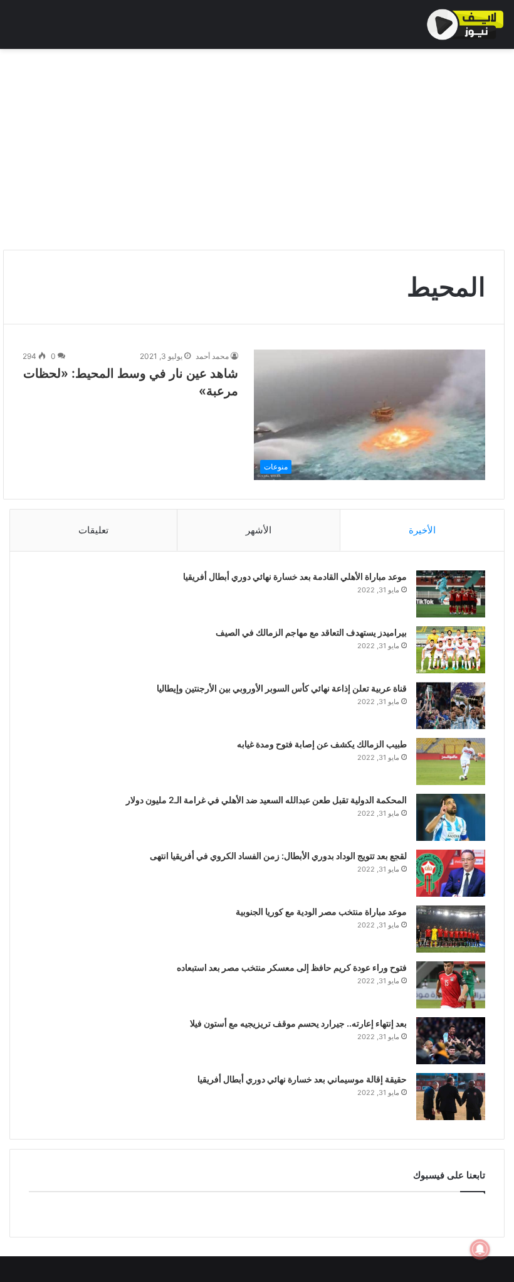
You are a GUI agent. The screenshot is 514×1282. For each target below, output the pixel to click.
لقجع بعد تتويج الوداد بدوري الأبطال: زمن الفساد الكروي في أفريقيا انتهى (278, 855)
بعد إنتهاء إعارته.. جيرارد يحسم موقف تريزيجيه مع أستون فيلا (298, 1023)
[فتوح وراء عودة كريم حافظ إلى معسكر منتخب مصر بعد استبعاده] (450, 984)
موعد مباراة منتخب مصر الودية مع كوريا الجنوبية (321, 911)
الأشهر (258, 530)
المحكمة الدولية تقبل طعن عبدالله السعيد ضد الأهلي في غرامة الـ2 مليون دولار (266, 799)
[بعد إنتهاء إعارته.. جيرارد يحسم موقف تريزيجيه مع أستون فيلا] (450, 1040)
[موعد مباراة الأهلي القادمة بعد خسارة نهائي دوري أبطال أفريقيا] (450, 593)
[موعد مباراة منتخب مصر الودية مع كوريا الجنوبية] (450, 929)
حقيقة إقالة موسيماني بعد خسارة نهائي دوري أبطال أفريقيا (302, 1079)
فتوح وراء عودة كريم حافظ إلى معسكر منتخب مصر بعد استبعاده (292, 967)
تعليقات (93, 530)
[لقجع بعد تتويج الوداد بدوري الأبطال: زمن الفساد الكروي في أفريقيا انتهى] (450, 873)
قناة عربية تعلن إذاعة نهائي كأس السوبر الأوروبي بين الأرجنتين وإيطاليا (282, 688)
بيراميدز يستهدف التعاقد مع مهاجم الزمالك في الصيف (311, 632)
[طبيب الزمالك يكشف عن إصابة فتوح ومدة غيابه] (450, 761)
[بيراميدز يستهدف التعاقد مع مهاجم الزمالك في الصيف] (450, 649)
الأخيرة (422, 530)
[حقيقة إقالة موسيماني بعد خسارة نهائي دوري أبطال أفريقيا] (450, 1096)
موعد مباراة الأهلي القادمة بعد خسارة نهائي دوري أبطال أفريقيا (295, 576)
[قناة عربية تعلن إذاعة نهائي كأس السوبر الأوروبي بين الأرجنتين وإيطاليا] (450, 705)
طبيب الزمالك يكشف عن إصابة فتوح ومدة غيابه (322, 744)
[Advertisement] (257, 149)
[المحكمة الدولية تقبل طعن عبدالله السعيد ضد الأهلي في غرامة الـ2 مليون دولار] (450, 817)
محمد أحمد (212, 356)
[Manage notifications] (480, 1249)
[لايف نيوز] (465, 24)
